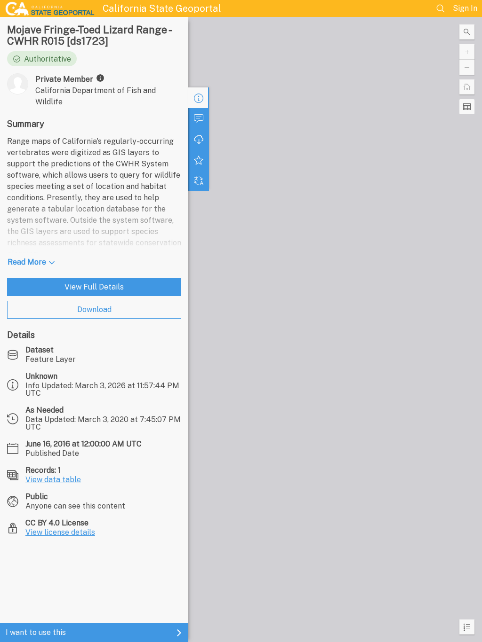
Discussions (198, 118)
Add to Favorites (198, 159)
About (198, 97)
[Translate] (198, 180)
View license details (60, 532)
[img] (100, 78)
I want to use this (36, 632)
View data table (53, 479)
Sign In (465, 8)
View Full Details (94, 286)
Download (94, 309)
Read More (27, 262)
